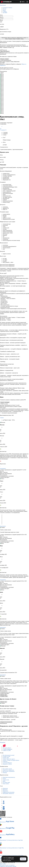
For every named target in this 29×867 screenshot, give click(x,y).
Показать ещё (3, 694)
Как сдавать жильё (7, 768)
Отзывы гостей (6, 756)
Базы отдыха (6, 783)
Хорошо (23, 859)
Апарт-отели (6, 779)
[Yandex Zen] (4, 809)
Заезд (1, 15)
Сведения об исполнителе (6, 722)
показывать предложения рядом (9, 412)
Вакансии (5, 789)
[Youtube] (4, 807)
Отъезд (1, 17)
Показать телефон (4, 59)
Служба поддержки (7, 749)
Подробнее (2, 742)
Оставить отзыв (4, 696)
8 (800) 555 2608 (7, 750)
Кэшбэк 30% (6, 757)
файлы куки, (11, 857)
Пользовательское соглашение (7, 865)
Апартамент (3, 468)
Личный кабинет (7, 748)
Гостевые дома (6, 782)
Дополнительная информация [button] (7, 264)
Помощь (5, 772)
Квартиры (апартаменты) (9, 777)
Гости (1, 20)
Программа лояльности (8, 793)
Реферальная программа (8, 792)
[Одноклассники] (4, 801)
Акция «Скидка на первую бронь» (11, 760)
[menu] (27, 2)
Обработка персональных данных (8, 866)
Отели (4, 778)
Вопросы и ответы (7, 764)
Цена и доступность (5, 51)
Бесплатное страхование (8, 771)
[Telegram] (4, 800)
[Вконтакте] (4, 805)
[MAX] (4, 803)
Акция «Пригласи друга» (9, 759)
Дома (4, 781)
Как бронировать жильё (8, 755)
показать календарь (5, 402)
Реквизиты (5, 791)
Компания (5, 788)
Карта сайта (3, 863)
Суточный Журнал (7, 762)
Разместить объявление (8, 770)
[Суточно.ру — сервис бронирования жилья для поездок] (6, 2)
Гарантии (5, 761)
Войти (23, 1)
